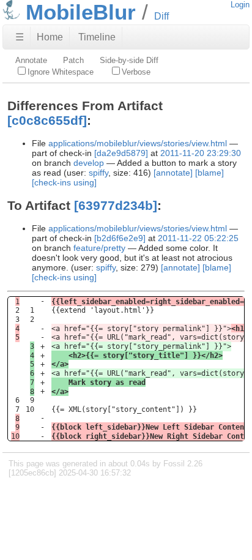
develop (88, 163)
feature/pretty (99, 248)
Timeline (97, 37)
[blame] (209, 172)
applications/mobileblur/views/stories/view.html (137, 143)
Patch (73, 60)
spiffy (98, 172)
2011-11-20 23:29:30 (200, 153)
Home (50, 37)
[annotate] (173, 172)
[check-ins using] (64, 182)
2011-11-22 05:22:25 (198, 238)
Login (240, 4)
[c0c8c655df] (47, 120)
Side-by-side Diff (129, 60)
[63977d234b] (115, 205)
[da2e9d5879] (121, 153)
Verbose (136, 72)
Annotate (31, 60)
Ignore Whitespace (61, 72)
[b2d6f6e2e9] (120, 238)
